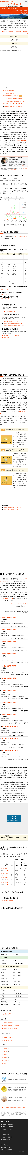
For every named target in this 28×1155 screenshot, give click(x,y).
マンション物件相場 (8, 1126)
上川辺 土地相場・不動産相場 (11, 1025)
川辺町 (25, 11)
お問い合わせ (6, 1147)
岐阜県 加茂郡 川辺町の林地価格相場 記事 (15, 325)
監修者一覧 (6, 1134)
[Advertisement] (14, 355)
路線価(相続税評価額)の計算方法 (12, 507)
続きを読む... (22, 165)
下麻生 (6, 1057)
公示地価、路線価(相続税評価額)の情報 (14, 101)
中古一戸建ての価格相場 (8, 31)
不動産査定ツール (8, 1037)
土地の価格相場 (18, 31)
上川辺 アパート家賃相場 (10, 1028)
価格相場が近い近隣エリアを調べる (12, 104)
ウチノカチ (4, 1152)
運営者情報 (13, 170)
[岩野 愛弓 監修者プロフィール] (19, 159)
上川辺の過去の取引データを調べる (12, 98)
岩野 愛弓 (24, 168)
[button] (10, 197)
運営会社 (5, 1145)
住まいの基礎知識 (7, 1137)
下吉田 (6, 878)
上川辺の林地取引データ (8, 1014)
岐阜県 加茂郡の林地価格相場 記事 (13, 323)
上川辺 (6, 1048)
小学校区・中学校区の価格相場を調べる (14, 106)
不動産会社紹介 (7, 1139)
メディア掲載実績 (7, 1149)
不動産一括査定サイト (7, 598)
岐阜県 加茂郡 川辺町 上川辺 (9, 617)
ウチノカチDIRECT (8, 1129)
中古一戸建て (6, 335)
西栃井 (6, 882)
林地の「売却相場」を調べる (11, 95)
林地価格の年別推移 (9, 93)
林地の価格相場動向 (8, 90)
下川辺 (6, 1054)
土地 (18, 335)
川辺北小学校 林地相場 (7, 901)
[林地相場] (1, 619)
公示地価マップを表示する (14, 820)
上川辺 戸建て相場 (9, 1023)
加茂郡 (20, 11)
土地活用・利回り (8, 1040)
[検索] (2, 1)
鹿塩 (6, 868)
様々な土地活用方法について (11, 509)
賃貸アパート (6, 337)
